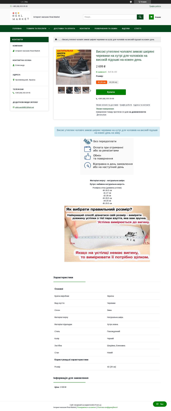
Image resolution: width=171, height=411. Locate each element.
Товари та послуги (36, 29)
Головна (17, 29)
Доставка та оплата (64, 29)
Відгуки (126, 29)
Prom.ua (98, 405)
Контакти (85, 29)
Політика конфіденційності (107, 407)
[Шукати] (140, 16)
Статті (137, 29)
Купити (111, 92)
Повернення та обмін (106, 29)
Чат (162, 404)
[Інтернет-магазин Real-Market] (20, 22)
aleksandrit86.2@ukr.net (24, 107)
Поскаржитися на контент (86, 407)
